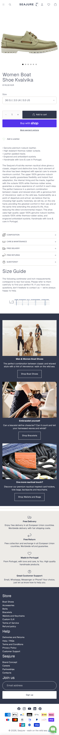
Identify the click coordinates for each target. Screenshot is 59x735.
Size (4, 94)
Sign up (29, 694)
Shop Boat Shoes (29, 373)
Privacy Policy (9, 647)
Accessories (8, 605)
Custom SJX (8, 619)
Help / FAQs (8, 640)
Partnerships (8, 669)
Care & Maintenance (17, 241)
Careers (6, 665)
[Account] (42, 4)
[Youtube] (29, 708)
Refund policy (9, 626)
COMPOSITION (13, 235)
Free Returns (13, 255)
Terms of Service (10, 623)
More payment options (29, 130)
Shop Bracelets (29, 435)
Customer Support (11, 651)
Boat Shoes (8, 601)
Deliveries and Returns (13, 637)
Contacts (6, 672)
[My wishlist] (48, 4)
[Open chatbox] (53, 729)
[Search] (10, 4)
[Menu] (3, 4)
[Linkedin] (35, 708)
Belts (5, 608)
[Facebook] (19, 708)
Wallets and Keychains (13, 616)
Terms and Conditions (12, 644)
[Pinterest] (40, 708)
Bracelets (7, 612)
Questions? (12, 262)
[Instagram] (24, 708)
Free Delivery (13, 248)
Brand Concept (9, 662)
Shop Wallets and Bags (29, 497)
